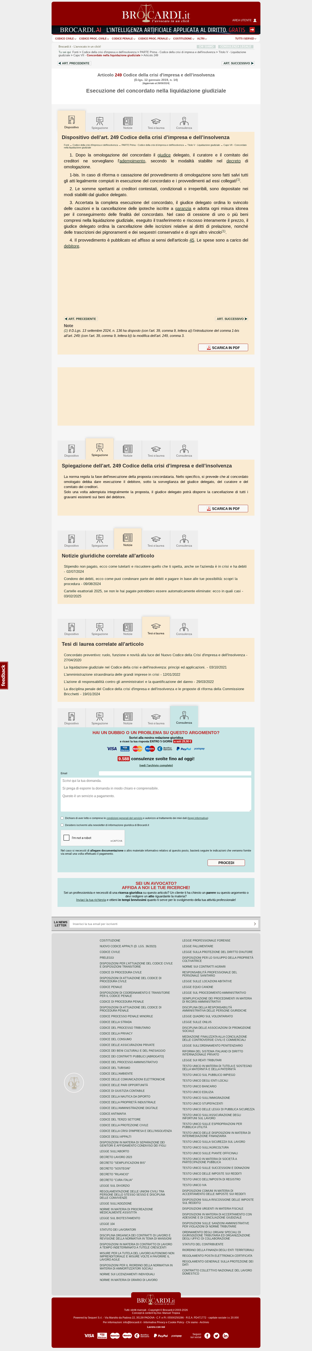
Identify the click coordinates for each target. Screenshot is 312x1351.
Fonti (75, 52)
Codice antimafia (113, 1113)
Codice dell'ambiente (116, 1073)
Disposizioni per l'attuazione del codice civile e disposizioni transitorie (136, 965)
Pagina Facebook (207, 1334)
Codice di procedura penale (122, 1001)
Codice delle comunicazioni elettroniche (132, 1079)
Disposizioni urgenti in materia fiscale (212, 1208)
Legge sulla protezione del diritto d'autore (217, 952)
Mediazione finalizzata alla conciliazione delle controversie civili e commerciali (214, 1038)
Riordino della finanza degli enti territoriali (218, 1250)
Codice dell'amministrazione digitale (129, 1108)
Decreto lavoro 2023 (116, 1157)
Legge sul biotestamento (120, 1218)
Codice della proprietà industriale (128, 1102)
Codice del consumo (116, 1039)
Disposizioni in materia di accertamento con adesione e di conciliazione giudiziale (217, 1216)
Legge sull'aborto (114, 1151)
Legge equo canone (197, 987)
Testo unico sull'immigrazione (206, 1097)
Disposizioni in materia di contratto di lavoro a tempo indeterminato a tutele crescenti (136, 1246)
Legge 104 (107, 1224)
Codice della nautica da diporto (125, 1096)
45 (192, 240)
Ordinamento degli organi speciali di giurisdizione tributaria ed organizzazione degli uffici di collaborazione (216, 1235)
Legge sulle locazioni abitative (207, 981)
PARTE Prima (177, 52)
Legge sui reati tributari (202, 1060)
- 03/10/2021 (145, 667)
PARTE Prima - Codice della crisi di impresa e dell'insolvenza (153, 145)
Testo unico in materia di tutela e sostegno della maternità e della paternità (217, 1067)
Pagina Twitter (216, 1334)
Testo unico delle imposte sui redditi (212, 1173)
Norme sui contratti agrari (204, 966)
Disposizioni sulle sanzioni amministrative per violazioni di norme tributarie (215, 1225)
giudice (164, 155)
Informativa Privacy (154, 1322)
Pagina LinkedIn (226, 1334)
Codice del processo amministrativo (129, 1062)
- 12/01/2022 (122, 674)
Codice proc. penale (153, 38)
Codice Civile (64, 38)
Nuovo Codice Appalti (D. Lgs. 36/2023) (128, 946)
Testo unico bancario (199, 1086)
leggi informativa (197, 818)
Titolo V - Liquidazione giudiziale (203, 145)
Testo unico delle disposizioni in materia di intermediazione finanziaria (216, 1134)
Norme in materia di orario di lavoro (128, 1280)
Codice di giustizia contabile (122, 1090)
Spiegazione (99, 127)
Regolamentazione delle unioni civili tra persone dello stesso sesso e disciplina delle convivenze (132, 1194)
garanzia (183, 208)
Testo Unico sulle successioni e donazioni (216, 1167)
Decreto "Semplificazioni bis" (123, 1162)
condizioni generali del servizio (124, 818)
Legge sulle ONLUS (197, 1022)
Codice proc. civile (93, 38)
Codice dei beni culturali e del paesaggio (132, 1050)
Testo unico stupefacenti (202, 1103)
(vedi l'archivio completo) (156, 765)
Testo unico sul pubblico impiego (208, 1075)
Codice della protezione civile (124, 1125)
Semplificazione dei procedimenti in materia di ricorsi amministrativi (217, 1000)
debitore (71, 246)
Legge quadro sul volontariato (207, 1016)
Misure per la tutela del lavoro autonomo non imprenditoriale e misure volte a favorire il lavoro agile (137, 1256)
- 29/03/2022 (139, 682)
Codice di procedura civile (121, 972)
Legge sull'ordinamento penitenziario (212, 1045)
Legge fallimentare (197, 946)
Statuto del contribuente (202, 1244)
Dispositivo (71, 455)
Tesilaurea (156, 127)
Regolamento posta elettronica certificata (217, 1255)
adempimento (132, 161)
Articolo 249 (150, 55)
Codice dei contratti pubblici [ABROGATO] (132, 1056)
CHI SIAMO (206, 46)
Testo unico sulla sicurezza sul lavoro (213, 1141)
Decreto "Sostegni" (115, 1168)
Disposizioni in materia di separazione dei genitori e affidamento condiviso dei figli (133, 1144)
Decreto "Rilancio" (114, 1174)
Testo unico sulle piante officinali (210, 1153)
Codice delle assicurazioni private (127, 1045)
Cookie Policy (176, 1322)
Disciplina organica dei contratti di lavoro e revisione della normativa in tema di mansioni (135, 1237)
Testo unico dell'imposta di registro (211, 1179)
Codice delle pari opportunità (124, 1085)
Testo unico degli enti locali (205, 1080)
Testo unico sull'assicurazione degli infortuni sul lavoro (211, 1116)
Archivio (204, 1322)
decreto (233, 161)
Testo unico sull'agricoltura (205, 1147)
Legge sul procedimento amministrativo (214, 992)
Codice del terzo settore (120, 1119)
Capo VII (106, 55)
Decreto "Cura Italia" (116, 1180)
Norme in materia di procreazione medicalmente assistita (126, 1211)
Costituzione (182, 38)
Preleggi (107, 957)
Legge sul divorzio (115, 1185)
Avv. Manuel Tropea (168, 1313)
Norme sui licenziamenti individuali (127, 1274)
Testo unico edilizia (198, 1092)
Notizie (127, 127)
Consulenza (184, 127)
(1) (238, 179)
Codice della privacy (116, 1033)
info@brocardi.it (132, 1322)
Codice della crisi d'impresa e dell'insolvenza (109, 52)
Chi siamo (192, 1322)
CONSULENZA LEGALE (235, 46)
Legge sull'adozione (116, 1203)
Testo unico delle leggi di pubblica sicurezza (218, 1109)
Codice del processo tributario (125, 1027)
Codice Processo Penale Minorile (126, 1016)
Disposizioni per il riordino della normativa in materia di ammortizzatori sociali (136, 1267)
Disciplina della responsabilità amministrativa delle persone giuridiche (214, 1009)
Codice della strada (116, 1022)
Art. (75, 63)
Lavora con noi (156, 1327)
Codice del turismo (115, 1068)
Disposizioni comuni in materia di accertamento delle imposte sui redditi (214, 1192)
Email (64, 773)
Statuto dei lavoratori (118, 1229)
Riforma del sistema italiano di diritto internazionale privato (212, 1053)
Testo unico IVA (194, 1185)
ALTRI (200, 38)
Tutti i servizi (244, 38)
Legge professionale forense (206, 940)
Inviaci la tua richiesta (91, 900)
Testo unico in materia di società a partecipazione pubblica (209, 1160)
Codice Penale (122, 38)
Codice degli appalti (115, 1136)
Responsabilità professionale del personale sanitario (209, 974)
